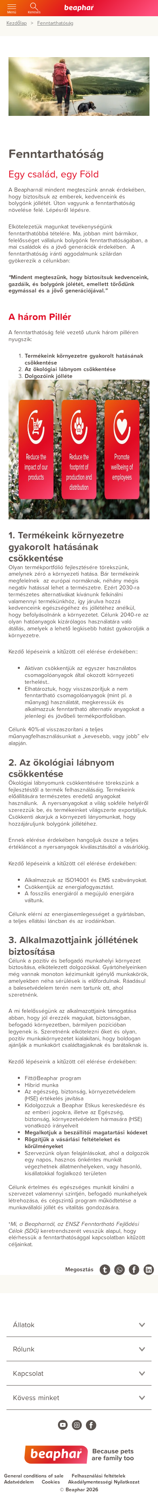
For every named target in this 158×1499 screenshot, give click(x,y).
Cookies (51, 1481)
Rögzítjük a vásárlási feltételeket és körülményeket (72, 1142)
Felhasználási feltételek (99, 1475)
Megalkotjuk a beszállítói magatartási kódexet (86, 1132)
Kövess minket (36, 1397)
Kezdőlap (16, 23)
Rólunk (23, 1349)
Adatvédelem (19, 1481)
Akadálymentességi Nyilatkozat (103, 1481)
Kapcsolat (28, 1373)
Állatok (23, 1325)
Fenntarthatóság (55, 23)
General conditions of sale (34, 1475)
